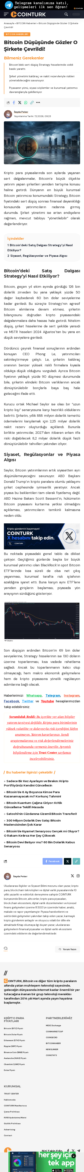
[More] (38, 102)
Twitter (28, 701)
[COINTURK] (28, 14)
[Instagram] (78, 876)
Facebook (11, 701)
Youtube (47, 701)
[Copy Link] (32, 102)
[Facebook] (68, 1151)
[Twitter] (72, 876)
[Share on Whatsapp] (26, 102)
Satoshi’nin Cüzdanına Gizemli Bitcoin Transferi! (41, 814)
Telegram (53, 695)
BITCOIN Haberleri (26, 23)
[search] (66, 14)
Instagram (72, 695)
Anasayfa (9, 23)
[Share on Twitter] (19, 102)
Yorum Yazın (69, 949)
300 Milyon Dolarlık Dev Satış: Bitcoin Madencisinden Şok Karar (32, 823)
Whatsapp (34, 695)
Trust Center (48, 752)
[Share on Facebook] (13, 102)
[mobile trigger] (7, 14)
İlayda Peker (21, 111)
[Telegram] (78, 1151)
